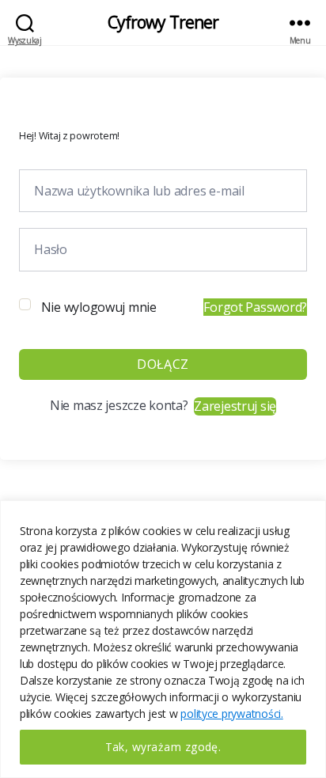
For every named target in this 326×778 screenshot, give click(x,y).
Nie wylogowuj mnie (99, 307)
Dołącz (162, 364)
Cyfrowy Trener (163, 22)
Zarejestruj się (235, 406)
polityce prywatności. (231, 713)
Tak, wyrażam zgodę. (163, 746)
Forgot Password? (255, 307)
